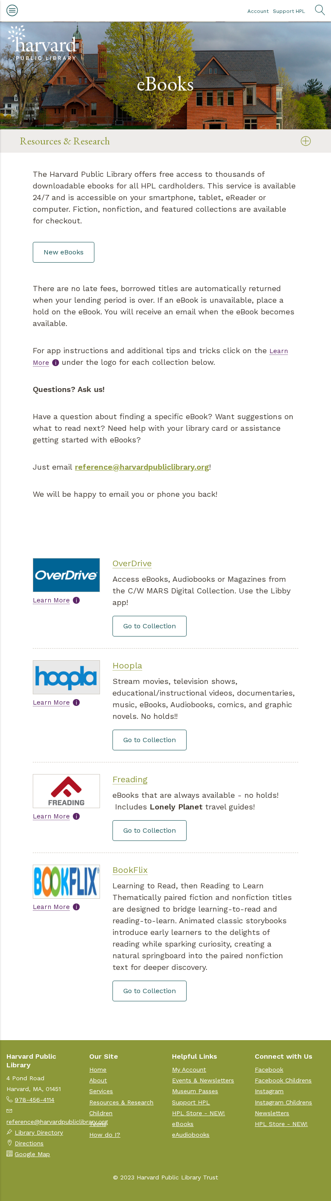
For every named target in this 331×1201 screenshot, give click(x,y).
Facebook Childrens (283, 1080)
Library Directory (39, 1132)
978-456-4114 (34, 1099)
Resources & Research (65, 140)
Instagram (269, 1091)
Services (101, 1091)
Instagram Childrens (283, 1102)
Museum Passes (195, 1091)
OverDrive (132, 563)
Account (258, 11)
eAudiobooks (190, 1134)
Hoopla (127, 665)
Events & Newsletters (203, 1080)
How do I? (104, 1134)
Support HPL (289, 11)
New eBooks (64, 252)
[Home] (42, 42)
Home (97, 1069)
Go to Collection (149, 626)
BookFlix (130, 870)
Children (100, 1113)
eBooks (183, 1123)
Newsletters (272, 1113)
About (98, 1080)
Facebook (269, 1069)
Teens (97, 1123)
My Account (189, 1069)
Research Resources (58, 162)
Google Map (32, 1154)
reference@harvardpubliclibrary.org (142, 466)
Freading (129, 779)
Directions (29, 1143)
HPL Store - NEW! (198, 1113)
